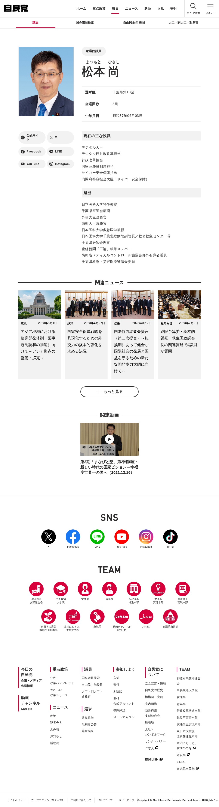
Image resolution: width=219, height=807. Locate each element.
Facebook (73, 538)
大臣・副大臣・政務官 (183, 22)
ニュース (131, 8)
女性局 (85, 599)
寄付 (173, 8)
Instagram (146, 538)
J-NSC (146, 626)
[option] (109, 450)
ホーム (81, 8)
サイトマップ (126, 800)
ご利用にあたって (81, 800)
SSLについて (105, 800)
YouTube (121, 538)
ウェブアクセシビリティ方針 (48, 800)
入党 (160, 8)
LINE (97, 538)
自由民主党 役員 (134, 22)
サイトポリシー (16, 800)
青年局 (109, 599)
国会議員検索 (85, 22)
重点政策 (99, 8)
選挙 (147, 8)
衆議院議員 (94, 51)
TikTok (170, 538)
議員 (115, 8)
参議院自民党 (170, 618)
